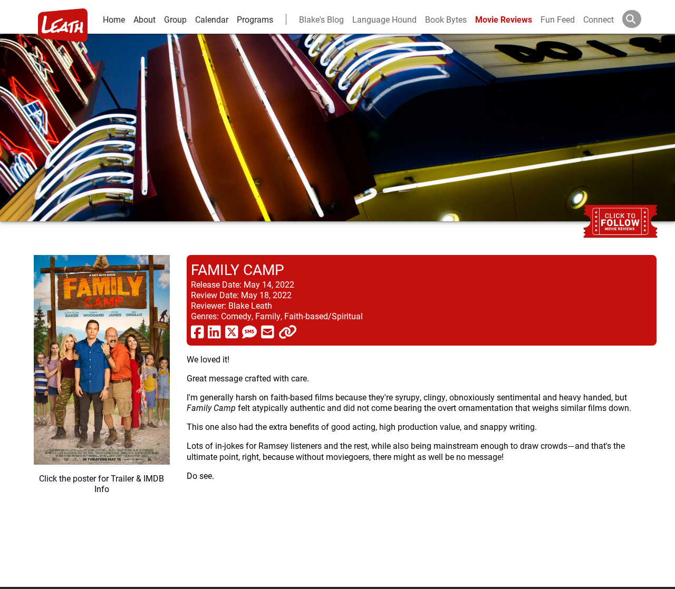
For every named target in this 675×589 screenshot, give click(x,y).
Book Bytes (446, 19)
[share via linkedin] (214, 331)
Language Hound (384, 19)
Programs (255, 19)
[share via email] (267, 331)
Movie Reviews (503, 19)
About (144, 19)
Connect (598, 19)
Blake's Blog (321, 19)
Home (114, 19)
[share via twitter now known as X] (231, 331)
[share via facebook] (197, 331)
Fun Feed (558, 19)
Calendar (211, 19)
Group (175, 19)
